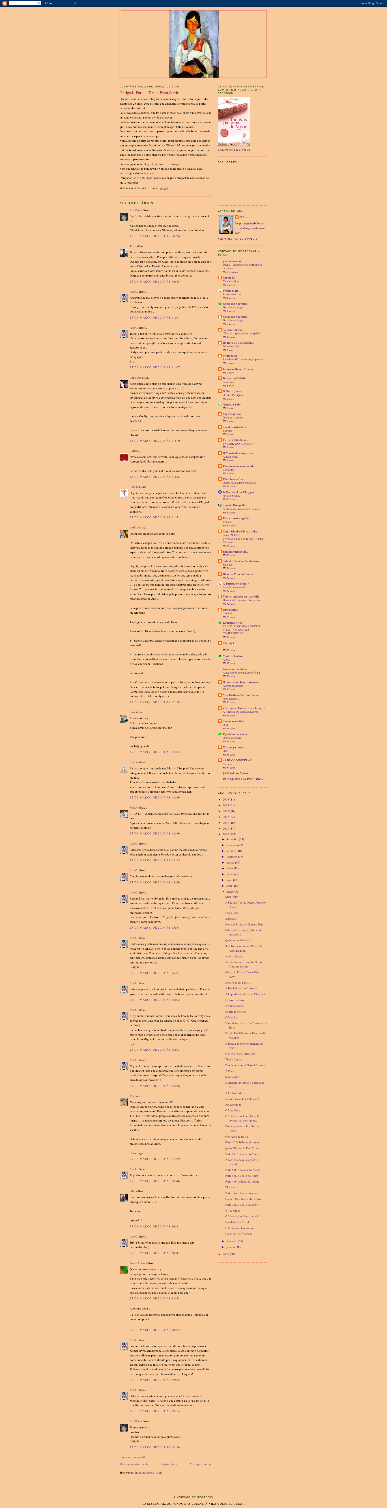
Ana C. (134, 291)
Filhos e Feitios (234, 1000)
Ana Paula (136, 210)
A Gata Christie (233, 329)
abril (229, 886)
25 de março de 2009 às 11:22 (155, 477)
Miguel (134, 807)
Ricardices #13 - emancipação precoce (243, 359)
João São (227, 564)
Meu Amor (231, 897)
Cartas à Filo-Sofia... (236, 440)
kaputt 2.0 (229, 277)
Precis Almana (138, 1263)
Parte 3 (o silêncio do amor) (241, 1193)
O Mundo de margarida (238, 453)
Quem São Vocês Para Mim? (242, 1148)
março (230, 891)
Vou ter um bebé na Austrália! (241, 596)
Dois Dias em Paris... (237, 982)
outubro (231, 851)
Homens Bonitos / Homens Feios (245, 924)
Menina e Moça (231, 281)
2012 (226, 817)
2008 (226, 1254)
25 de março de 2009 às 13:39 (155, 797)
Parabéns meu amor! (234, 587)
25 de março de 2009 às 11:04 (155, 317)
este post (148, 164)
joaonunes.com (232, 261)
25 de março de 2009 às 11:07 (155, 367)
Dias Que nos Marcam (238, 1234)
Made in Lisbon (233, 656)
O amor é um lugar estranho (241, 682)
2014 (226, 805)
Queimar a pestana (233, 417)
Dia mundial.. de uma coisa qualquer (242, 600)
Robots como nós (232, 294)
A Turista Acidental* (236, 583)
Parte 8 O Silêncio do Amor (241, 1154)
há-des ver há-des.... (235, 669)
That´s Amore (233, 1059)
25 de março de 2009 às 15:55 (155, 860)
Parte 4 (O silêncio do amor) (242, 1181)
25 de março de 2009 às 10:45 (155, 281)
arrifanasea (230, 355)
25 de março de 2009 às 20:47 (155, 1253)
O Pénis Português (233, 395)
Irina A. (134, 762)
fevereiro (232, 1241)
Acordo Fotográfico (235, 505)
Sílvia (133, 1191)
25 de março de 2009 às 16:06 (155, 1086)
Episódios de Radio (235, 734)
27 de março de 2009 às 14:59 (155, 1447)
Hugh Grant (232, 913)
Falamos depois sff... (235, 551)
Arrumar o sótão (233, 721)
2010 (226, 828)
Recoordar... (229, 469)
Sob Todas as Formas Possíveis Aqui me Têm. (243, 948)
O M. (226, 725)
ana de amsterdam (234, 427)
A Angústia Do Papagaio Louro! (240, 711)
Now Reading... (231, 698)
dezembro (232, 839)
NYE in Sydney (231, 495)
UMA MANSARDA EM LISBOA (243, 779)
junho (230, 874)
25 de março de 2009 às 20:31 (155, 1226)
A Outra (227, 764)
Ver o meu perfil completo (237, 239)
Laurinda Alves (233, 622)
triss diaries (230, 609)
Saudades (231, 919)
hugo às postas (232, 414)
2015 (226, 799)
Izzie (132, 712)
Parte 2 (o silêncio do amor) (241, 1205)
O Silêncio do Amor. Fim (240, 1054)
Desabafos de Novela (237, 1222)
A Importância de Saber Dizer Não (245, 994)
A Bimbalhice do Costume (241, 988)
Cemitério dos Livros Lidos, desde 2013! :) (240, 533)
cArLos (134, 527)
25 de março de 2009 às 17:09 (155, 1159)
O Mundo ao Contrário (239, 1228)
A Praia (229, 1071)
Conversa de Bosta (236, 1136)
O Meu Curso (233, 1110)
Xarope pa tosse (233, 747)
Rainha (134, 487)
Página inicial (169, 1464)
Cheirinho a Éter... (234, 479)
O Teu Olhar (232, 1210)
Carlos (135, 178)
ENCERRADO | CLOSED (238, 443)
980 (225, 751)
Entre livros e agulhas (237, 518)
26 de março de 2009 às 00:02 (155, 1330)
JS (143, 178)
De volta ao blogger (233, 307)
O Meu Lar (231, 1017)
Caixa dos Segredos (235, 303)
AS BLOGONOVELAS (237, 760)
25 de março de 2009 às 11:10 (155, 441)
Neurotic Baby (232, 404)
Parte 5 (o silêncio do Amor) (242, 1176)
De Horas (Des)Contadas (238, 342)
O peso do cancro (232, 737)
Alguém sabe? (230, 456)
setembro (232, 857)
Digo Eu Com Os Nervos (238, 574)
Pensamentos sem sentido (238, 466)
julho (230, 868)
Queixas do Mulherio (238, 940)
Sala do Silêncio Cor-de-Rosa (241, 561)
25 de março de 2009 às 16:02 (155, 1000)
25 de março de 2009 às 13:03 (155, 752)
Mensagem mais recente (134, 1464)
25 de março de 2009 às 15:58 (155, 927)
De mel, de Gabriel (234, 378)
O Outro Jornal (233, 391)
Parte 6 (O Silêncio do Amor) (242, 1170)
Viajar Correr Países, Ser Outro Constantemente (243, 964)
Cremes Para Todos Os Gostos (243, 1199)
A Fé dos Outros (235, 1093)
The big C (229, 643)
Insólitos (227, 522)
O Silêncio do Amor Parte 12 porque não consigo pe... (242, 1118)
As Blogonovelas (235, 1012)
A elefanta (228, 382)
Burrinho (227, 430)
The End (230, 1187)
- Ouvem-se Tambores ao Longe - (243, 708)
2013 (226, 811)
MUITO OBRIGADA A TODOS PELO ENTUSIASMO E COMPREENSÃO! (241, 629)
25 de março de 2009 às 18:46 (155, 1181)
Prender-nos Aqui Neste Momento (245, 1065)
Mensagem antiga (200, 1464)
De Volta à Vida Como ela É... (243, 1099)
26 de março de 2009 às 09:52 (155, 1380)
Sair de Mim (232, 1077)
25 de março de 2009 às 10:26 (155, 236)
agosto (230, 862)
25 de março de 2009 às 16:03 (155, 1050)
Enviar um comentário (133, 1457)
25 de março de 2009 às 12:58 (155, 702)
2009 (226, 834)
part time (227, 613)
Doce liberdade (231, 346)
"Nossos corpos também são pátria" (242, 333)
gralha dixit (230, 290)
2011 (226, 823)
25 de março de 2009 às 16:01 (155, 973)
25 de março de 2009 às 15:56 (155, 882)
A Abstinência (234, 956)
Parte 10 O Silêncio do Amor (242, 1142)
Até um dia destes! (233, 685)
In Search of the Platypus (238, 492)
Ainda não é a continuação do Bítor (241, 672)
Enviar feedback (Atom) (148, 1472)
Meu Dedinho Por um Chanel (241, 695)
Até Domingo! (234, 1104)
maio (229, 880)
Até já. (226, 659)
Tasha (133, 246)
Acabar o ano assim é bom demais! (241, 509)
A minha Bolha (234, 1006)
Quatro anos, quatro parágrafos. (239, 482)
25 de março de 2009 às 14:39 (155, 833)
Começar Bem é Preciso (238, 369)
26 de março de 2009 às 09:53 (155, 1411)
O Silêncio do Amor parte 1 (241, 1216)
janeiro (231, 1247)
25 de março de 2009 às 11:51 (155, 517)
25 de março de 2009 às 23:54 (155, 1298)
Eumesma (135, 378)
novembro (232, 845)
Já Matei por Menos (235, 773)
